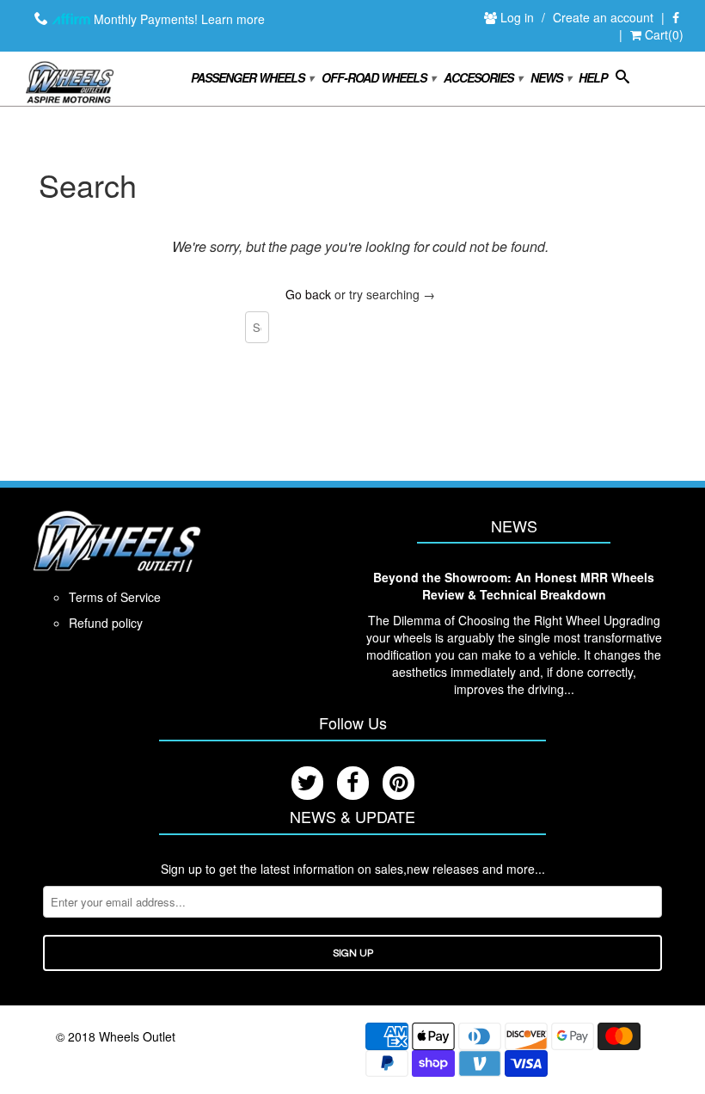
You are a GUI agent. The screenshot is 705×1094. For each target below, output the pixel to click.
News (550, 77)
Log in (518, 17)
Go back (308, 294)
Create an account (603, 17)
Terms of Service (115, 596)
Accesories (482, 77)
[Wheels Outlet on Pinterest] (398, 783)
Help (593, 78)
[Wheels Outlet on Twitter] (307, 783)
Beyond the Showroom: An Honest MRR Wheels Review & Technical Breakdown (513, 586)
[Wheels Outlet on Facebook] (675, 18)
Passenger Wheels (251, 77)
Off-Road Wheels (378, 77)
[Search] (622, 80)
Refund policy (106, 622)
